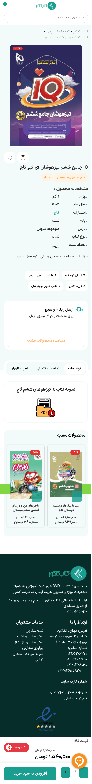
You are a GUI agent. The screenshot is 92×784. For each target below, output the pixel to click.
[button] (77, 496)
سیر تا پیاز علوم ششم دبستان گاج (66, 508)
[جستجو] (9, 18)
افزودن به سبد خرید (30, 773)
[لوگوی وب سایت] (46, 5)
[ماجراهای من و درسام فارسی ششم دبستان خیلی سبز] (26, 475)
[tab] (74, 368)
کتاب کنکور (80, 31)
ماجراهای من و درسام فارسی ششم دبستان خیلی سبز (26, 510)
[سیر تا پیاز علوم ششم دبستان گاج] (66, 475)
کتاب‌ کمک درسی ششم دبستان (66, 37)
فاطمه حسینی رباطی (40, 275)
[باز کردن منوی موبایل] (86, 6)
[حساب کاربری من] (16, 6)
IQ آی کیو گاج (73, 275)
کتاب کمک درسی (58, 31)
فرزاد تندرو (75, 286)
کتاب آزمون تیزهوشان (44, 286)
